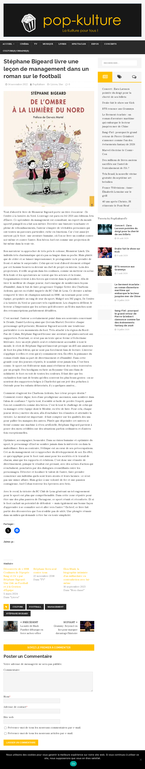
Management (56, 606)
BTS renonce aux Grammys (118, 108)
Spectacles (79, 43)
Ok (73, 763)
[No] (140, 759)
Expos (95, 43)
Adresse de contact (15, 706)
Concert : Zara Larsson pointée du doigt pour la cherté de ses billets (116, 92)
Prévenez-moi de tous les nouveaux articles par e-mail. (40, 733)
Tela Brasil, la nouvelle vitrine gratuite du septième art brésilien (119, 177)
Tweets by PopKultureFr (112, 218)
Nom (6, 696)
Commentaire (12, 669)
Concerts (110, 43)
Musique (48, 43)
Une (61, 84)
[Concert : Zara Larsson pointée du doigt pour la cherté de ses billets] (105, 232)
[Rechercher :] (119, 63)
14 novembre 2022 (18, 84)
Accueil (7, 43)
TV (35, 43)
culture (18, 606)
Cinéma (24, 43)
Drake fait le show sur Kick (118, 102)
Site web (9, 717)
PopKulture (39, 84)
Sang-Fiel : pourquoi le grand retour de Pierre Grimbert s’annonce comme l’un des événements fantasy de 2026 (127, 318)
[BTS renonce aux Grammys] (105, 273)
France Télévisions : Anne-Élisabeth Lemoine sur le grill (117, 191)
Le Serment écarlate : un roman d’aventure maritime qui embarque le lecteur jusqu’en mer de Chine (127, 290)
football (35, 606)
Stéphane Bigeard (17, 613)
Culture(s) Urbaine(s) (16, 50)
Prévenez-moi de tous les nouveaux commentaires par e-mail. (44, 727)
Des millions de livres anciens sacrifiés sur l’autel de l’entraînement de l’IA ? (119, 164)
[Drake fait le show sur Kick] (105, 255)
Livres (62, 43)
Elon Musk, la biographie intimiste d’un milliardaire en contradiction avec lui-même (76, 576)
